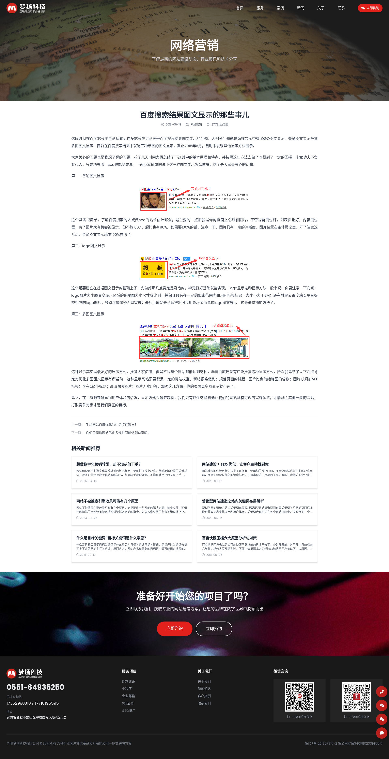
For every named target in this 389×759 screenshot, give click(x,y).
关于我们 (204, 681)
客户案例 (204, 696)
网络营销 (196, 124)
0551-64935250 (35, 687)
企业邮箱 (128, 696)
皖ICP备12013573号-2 (321, 743)
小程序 (127, 688)
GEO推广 (129, 710)
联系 (341, 8)
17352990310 (18, 703)
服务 (260, 8)
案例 (280, 8)
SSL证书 (128, 703)
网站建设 (128, 681)
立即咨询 (175, 628)
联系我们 (204, 703)
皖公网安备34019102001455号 (360, 743)
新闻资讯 (204, 688)
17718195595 (47, 703)
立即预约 (214, 629)
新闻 (300, 8)
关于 (321, 8)
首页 (240, 8)
